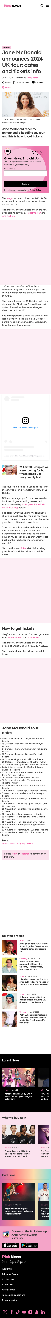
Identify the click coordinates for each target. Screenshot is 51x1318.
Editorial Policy (10, 1274)
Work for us (8, 1289)
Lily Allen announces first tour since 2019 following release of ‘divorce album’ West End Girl (34, 982)
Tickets (6, 47)
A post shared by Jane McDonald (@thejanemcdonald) (27, 456)
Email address (13, 169)
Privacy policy (9, 1300)
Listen (7, 87)
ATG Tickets (8, 216)
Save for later (23, 82)
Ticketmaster (33, 212)
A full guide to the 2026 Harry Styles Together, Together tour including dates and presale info (33, 947)
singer (10, 198)
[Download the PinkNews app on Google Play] (29, 1245)
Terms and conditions (13, 1294)
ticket (23, 548)
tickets (5, 741)
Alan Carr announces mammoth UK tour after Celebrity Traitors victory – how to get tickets (32, 965)
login (14, 853)
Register (26, 184)
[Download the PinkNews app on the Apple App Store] (10, 1245)
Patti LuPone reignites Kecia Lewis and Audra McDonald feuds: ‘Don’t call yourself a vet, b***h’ (33, 1019)
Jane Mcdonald (8, 843)
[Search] (42, 5)
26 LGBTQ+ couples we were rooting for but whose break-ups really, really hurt (34, 472)
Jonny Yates (32, 77)
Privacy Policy (35, 190)
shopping (21, 843)
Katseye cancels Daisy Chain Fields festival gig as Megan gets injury (18, 1096)
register (25, 853)
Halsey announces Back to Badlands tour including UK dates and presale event (32, 1000)
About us (7, 1268)
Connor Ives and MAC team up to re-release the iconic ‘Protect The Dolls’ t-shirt (18, 1154)
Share (7, 82)
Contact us (8, 1279)
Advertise (7, 1284)
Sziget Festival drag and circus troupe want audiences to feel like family (19, 1211)
